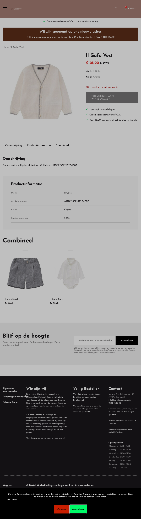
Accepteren (78, 509)
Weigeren (61, 509)
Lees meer (12, 499)
